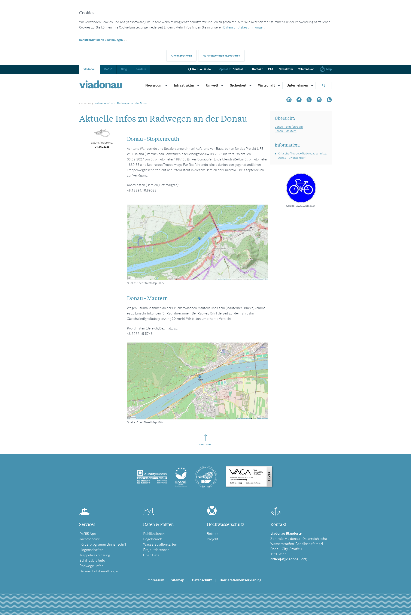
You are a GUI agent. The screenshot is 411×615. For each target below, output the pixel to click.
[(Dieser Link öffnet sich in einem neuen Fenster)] (197, 242)
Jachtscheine (89, 539)
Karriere (141, 69)
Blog (124, 69)
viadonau (89, 69)
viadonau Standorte (286, 533)
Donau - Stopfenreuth (289, 127)
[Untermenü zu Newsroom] (166, 85)
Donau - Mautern (285, 131)
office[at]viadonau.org (289, 559)
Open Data (151, 555)
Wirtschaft (266, 85)
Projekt (212, 539)
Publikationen (154, 534)
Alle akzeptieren (181, 55)
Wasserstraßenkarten (160, 544)
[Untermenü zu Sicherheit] (250, 85)
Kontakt (257, 69)
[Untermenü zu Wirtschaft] (279, 85)
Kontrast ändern (202, 69)
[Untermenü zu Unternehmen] (312, 85)
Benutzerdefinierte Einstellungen (101, 40)
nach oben (205, 444)
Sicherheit (238, 85)
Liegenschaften (91, 550)
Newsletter (286, 69)
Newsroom (153, 85)
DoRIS (108, 69)
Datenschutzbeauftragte (98, 571)
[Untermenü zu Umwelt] (222, 85)
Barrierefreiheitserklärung (240, 580)
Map (329, 69)
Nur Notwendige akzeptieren (221, 55)
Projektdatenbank (157, 550)
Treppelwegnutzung (94, 555)
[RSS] (329, 100)
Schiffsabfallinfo (92, 560)
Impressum (155, 580)
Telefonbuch (306, 69)
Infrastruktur (184, 85)
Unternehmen (297, 85)
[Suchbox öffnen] (324, 85)
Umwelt (212, 85)
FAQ (270, 69)
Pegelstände (153, 539)
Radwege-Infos (91, 566)
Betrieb (212, 534)
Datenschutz (202, 580)
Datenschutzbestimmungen (243, 27)
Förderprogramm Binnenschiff (102, 544)
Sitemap (177, 580)
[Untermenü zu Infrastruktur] (198, 85)
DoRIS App (87, 534)
